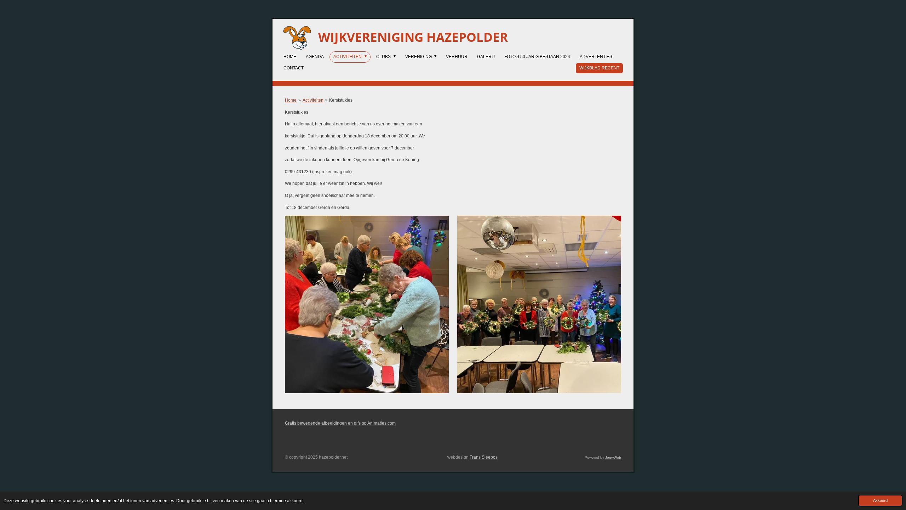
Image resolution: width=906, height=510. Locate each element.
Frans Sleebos (484, 457)
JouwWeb (613, 457)
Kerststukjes (340, 100)
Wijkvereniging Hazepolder (413, 37)
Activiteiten (313, 100)
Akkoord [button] (880, 500)
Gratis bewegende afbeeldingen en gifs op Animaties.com (340, 423)
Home (291, 100)
